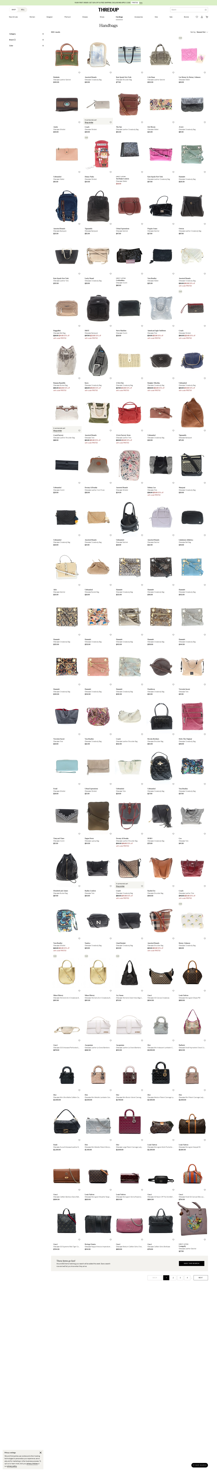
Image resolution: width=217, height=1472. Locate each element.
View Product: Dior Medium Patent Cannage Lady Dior (161, 1077)
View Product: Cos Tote (192, 822)
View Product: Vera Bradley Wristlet (67, 927)
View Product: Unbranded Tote (129, 771)
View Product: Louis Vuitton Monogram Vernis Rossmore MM (129, 1177)
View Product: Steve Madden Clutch (129, 314)
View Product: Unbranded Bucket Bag (98, 572)
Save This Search (191, 1263)
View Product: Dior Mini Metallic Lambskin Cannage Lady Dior (98, 1077)
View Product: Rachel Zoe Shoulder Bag (161, 875)
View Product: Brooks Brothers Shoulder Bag (161, 721)
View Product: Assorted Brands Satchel (161, 522)
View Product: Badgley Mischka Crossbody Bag (161, 367)
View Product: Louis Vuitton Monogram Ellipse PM (192, 978)
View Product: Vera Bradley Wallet (161, 262)
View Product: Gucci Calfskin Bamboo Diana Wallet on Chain (67, 1177)
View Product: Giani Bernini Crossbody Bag (129, 927)
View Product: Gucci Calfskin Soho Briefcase (161, 1228)
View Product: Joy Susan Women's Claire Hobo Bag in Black (129, 978)
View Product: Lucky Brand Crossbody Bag (98, 262)
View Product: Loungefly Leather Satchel (192, 1228)
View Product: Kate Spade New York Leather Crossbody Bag (161, 160)
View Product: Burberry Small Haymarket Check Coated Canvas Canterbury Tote (192, 1027)
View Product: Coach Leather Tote (192, 875)
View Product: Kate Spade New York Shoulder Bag (129, 60)
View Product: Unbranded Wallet (67, 160)
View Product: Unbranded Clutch (67, 471)
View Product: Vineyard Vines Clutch (67, 822)
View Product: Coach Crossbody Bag (129, 875)
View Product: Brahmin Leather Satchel (67, 60)
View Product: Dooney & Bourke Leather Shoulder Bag (129, 822)
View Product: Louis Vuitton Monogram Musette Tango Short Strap (98, 1177)
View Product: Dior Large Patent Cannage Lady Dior (129, 1127)
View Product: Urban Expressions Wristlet (98, 771)
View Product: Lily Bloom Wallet (161, 109)
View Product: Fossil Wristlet (67, 771)
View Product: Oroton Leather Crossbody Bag (192, 211)
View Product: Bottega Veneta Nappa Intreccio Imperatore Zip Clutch (98, 1228)
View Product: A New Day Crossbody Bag (129, 367)
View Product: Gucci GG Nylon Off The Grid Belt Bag (161, 1177)
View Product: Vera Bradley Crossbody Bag (98, 721)
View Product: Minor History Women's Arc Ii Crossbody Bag (67, 978)
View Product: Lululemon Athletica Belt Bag (192, 522)
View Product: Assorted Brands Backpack (67, 211)
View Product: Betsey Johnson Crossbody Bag (192, 927)
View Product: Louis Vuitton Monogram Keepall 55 (192, 1127)
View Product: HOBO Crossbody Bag (161, 822)
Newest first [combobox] (201, 32)
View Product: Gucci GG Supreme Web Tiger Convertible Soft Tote (67, 1228)
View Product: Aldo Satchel (67, 572)
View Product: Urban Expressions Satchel (129, 211)
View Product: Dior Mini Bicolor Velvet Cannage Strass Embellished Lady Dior (129, 1077)
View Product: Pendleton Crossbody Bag (161, 671)
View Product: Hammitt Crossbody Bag (192, 160)
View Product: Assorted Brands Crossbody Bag (98, 60)
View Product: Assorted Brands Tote (98, 419)
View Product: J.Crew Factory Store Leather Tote (129, 419)
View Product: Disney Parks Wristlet (98, 160)
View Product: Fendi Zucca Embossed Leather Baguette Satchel (67, 1127)
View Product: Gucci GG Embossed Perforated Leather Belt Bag (67, 1027)
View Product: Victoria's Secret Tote (192, 671)
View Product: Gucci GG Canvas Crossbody (161, 978)
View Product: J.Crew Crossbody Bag (192, 109)
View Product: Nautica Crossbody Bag (98, 927)
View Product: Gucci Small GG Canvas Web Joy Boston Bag (192, 1177)
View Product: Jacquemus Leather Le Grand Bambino (98, 1027)
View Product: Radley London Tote (98, 875)
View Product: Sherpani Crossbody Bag (192, 471)
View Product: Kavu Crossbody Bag (98, 367)
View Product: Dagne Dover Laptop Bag (98, 822)
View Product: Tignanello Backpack (98, 211)
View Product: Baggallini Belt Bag (67, 314)
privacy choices (32, 1464)
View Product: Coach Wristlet (98, 109)
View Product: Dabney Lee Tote (161, 471)
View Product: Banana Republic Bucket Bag (67, 367)
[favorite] (79, 72)
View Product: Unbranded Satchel (129, 522)
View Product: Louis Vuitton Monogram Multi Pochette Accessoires (161, 1127)
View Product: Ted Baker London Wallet (129, 160)
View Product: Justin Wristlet (67, 109)
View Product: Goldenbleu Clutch (129, 262)
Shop (14, 10)
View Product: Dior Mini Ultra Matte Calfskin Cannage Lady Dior (67, 1077)
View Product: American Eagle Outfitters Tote (161, 314)
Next (201, 1278)
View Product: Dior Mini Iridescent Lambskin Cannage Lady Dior (161, 1027)
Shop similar (89, 122)
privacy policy (12, 1466)
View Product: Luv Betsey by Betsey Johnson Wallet (192, 60)
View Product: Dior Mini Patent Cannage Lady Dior (192, 1077)
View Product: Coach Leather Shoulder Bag (129, 721)
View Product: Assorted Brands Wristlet (129, 471)
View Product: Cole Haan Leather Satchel (161, 60)
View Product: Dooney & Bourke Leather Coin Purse (98, 471)
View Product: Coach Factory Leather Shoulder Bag (67, 419)
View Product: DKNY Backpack (98, 314)
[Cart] (207, 17)
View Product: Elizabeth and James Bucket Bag (67, 875)
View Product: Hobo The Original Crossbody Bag (192, 721)
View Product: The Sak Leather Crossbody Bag (129, 109)
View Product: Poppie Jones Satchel (161, 211)
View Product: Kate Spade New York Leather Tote (67, 262)
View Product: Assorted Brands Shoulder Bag (161, 927)
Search (174, 10)
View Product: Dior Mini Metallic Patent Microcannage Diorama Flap (98, 1127)
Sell (23, 10)
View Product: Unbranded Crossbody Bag (192, 367)
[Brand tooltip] (14, 40)
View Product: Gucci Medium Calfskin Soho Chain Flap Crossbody (129, 1228)
